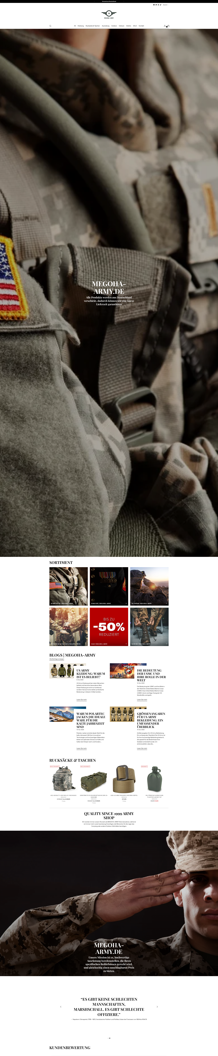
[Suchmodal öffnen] (50, 26)
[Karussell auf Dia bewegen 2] (109, 1038)
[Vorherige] (94, 1)
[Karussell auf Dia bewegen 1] (108, 1038)
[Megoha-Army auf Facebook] (154, 5)
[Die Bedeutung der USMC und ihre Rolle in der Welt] (128, 682)
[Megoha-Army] (109, 14)
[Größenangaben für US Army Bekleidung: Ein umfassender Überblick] (128, 729)
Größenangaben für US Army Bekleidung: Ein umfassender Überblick (151, 720)
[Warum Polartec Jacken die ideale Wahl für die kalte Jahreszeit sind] (67, 729)
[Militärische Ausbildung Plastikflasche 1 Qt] (154, 779)
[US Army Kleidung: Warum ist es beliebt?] (67, 682)
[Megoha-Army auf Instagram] (158, 5)
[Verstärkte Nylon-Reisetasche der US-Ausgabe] (94, 779)
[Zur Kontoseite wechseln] (164, 26)
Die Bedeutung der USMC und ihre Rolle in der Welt (151, 675)
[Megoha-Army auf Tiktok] (160, 5)
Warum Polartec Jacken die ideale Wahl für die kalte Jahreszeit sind (91, 720)
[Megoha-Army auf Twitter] (156, 5)
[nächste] (124, 1)
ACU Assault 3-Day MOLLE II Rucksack (63, 795)
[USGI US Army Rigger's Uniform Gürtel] (124, 779)
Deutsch (165, 4)
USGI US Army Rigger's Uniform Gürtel (124, 795)
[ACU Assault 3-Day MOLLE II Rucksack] (63, 779)
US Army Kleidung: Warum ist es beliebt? (91, 673)
